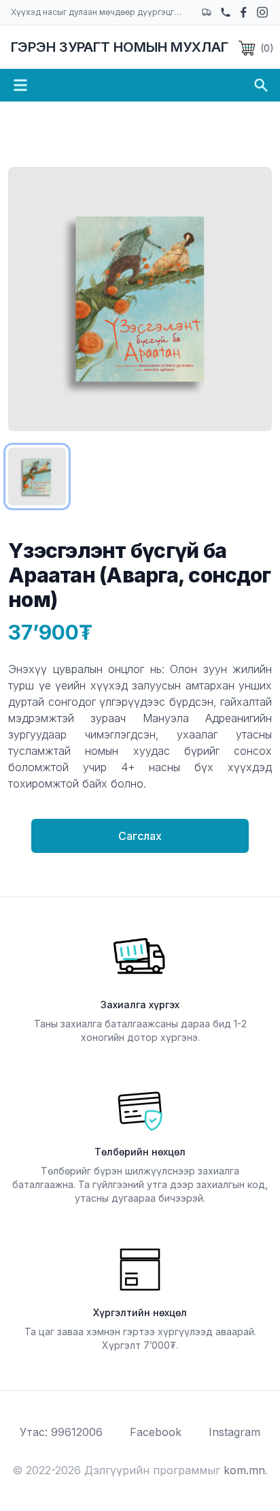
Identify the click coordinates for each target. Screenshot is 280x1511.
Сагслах (140, 836)
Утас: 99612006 (61, 1432)
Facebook (155, 1432)
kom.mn (244, 1470)
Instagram (234, 1432)
